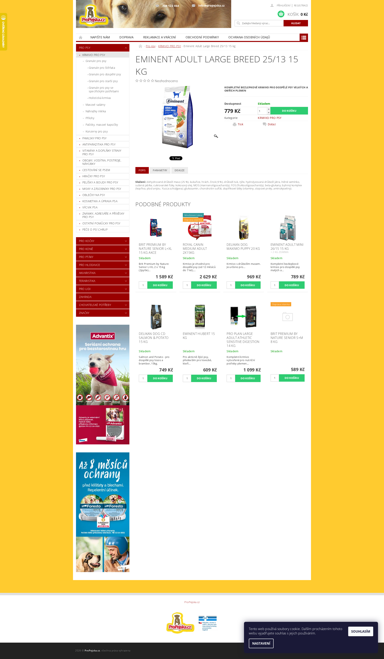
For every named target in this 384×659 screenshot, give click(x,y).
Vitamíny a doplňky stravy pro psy (101, 152)
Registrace (301, 5)
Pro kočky (86, 241)
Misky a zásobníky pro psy (101, 189)
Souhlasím (360, 631)
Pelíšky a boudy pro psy (100, 182)
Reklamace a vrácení (159, 37)
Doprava (126, 37)
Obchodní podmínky (202, 37)
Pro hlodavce (89, 265)
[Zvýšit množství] (268, 109)
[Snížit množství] (268, 112)
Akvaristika (87, 273)
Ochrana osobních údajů (249, 37)
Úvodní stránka (81, 37)
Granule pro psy (96, 61)
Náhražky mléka (96, 111)
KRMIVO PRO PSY (93, 55)
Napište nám (100, 37)
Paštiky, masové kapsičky (102, 124)
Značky (84, 313)
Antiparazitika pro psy (98, 144)
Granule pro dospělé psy (105, 74)
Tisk (240, 124)
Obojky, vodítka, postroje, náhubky (101, 162)
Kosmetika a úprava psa (99, 201)
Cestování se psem (96, 170)
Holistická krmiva (100, 98)
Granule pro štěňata (102, 68)
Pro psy (84, 48)
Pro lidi (85, 289)
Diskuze (180, 170)
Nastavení (261, 643)
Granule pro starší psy (103, 81)
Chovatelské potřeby (95, 305)
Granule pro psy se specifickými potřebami (104, 89)
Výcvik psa (89, 207)
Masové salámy (95, 105)
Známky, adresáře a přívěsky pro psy (103, 215)
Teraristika (87, 281)
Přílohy (90, 118)
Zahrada (85, 297)
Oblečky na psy (93, 195)
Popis (142, 170)
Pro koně (86, 249)
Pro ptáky (86, 257)
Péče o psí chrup (95, 229)
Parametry (160, 170)
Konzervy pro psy (97, 131)
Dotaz (272, 124)
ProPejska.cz (192, 602)
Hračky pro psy (93, 176)
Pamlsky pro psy (94, 138)
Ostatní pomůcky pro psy (101, 223)
